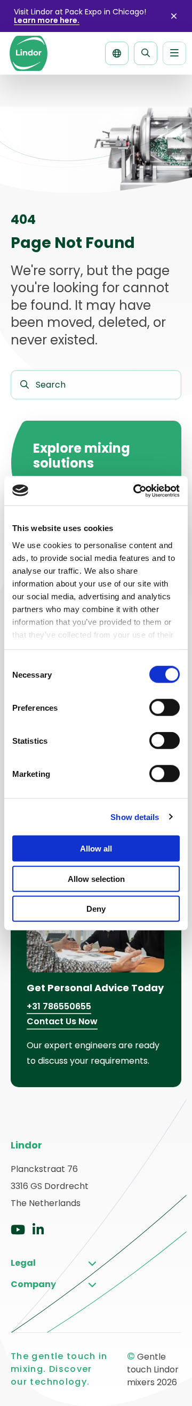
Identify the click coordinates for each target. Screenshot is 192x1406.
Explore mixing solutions (81, 455)
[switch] (164, 707)
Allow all (96, 848)
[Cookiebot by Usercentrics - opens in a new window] (135, 490)
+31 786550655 (59, 1006)
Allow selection (96, 878)
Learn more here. (46, 20)
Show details (134, 816)
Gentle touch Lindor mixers (28, 53)
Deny (96, 908)
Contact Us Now (62, 1021)
